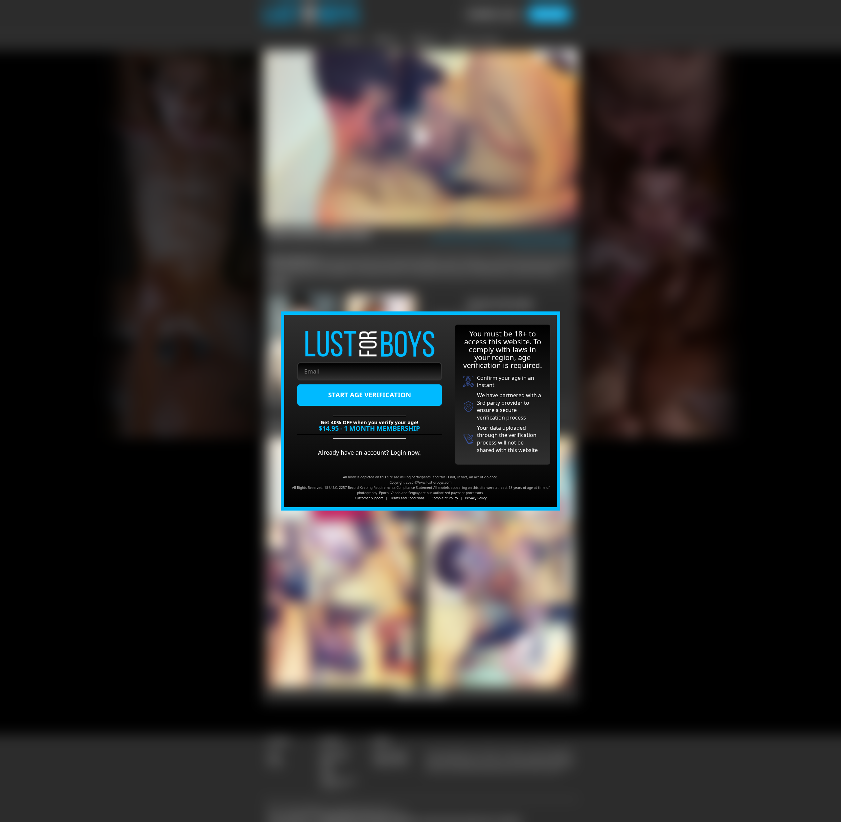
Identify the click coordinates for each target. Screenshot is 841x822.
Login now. (406, 452)
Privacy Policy (476, 498)
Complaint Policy (445, 498)
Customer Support (369, 498)
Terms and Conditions (407, 498)
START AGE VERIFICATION (369, 394)
